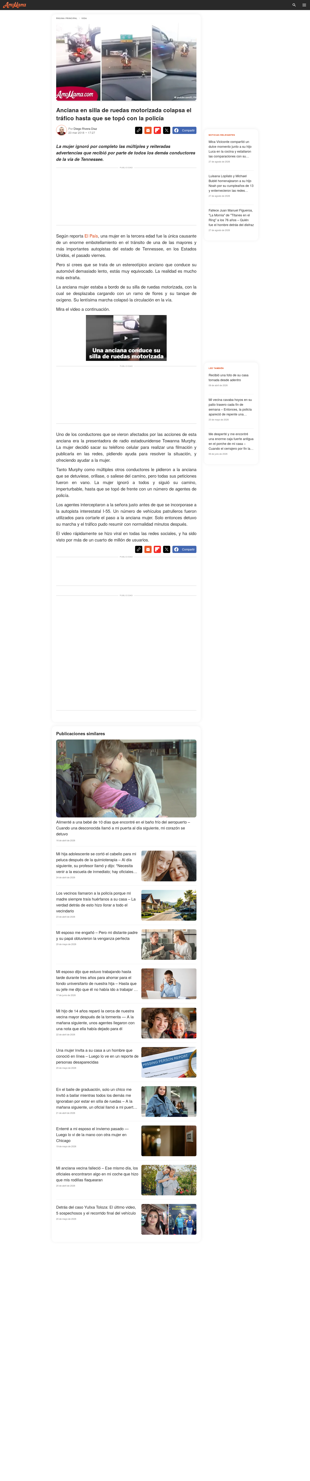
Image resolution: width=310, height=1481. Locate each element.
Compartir (188, 130)
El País (91, 236)
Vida (84, 18)
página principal (67, 18)
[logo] (14, 5)
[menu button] (304, 5)
